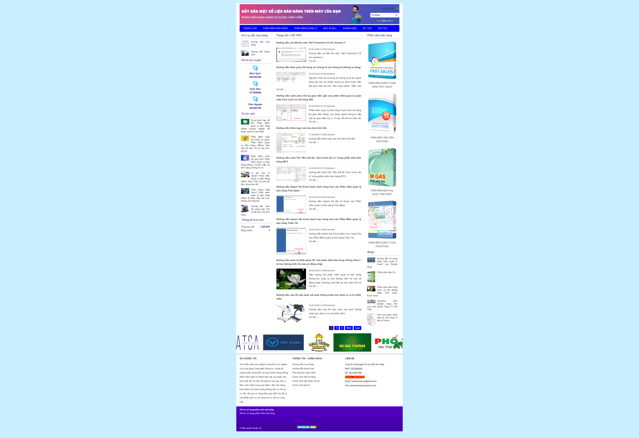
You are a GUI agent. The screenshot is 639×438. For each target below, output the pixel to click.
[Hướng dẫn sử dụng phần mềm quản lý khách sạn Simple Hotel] (371, 260)
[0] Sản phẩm (387, 8)
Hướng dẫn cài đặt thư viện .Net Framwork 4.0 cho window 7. (311, 42)
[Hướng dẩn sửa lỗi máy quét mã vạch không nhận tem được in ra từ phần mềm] (291, 313)
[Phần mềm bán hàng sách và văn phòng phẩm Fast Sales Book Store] (371, 289)
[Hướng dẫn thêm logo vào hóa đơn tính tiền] (291, 143)
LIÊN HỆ (247, 35)
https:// (265, 428)
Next (349, 328)
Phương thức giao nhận (304, 372)
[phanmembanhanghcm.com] (319, 14)
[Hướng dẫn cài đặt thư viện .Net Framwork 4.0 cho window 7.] (291, 55)
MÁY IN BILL (330, 28)
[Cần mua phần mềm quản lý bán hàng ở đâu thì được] (371, 320)
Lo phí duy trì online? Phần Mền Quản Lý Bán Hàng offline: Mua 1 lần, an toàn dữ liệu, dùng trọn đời (255, 179)
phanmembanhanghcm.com (282, 428)
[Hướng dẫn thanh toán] (245, 53)
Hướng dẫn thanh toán (303, 368)
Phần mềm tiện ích (386, 272)
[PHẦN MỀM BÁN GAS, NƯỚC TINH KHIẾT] (382, 187)
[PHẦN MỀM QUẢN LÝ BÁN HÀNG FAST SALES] (382, 79)
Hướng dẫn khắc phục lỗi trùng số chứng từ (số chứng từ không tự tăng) (318, 67)
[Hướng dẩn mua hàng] (245, 44)
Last (357, 328)
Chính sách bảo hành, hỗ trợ (306, 381)
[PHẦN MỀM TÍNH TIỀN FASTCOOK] (382, 134)
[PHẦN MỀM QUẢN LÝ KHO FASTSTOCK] (382, 239)
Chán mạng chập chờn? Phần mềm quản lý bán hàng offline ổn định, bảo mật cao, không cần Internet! (255, 195)
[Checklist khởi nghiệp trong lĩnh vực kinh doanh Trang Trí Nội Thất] (371, 302)
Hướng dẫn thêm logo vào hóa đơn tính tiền (301, 128)
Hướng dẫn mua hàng (303, 364)
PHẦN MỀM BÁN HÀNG (275, 28)
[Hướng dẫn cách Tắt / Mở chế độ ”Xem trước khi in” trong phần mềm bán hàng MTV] (291, 174)
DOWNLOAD (349, 28)
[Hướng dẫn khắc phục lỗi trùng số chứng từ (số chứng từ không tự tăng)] (291, 77)
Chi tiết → (314, 61)
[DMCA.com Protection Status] (306, 428)
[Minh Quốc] (255, 70)
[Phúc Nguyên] (255, 101)
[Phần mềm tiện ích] (371, 277)
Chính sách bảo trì (301, 385)
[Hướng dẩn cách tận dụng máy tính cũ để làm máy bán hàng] (245, 209)
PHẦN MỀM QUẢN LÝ (305, 28)
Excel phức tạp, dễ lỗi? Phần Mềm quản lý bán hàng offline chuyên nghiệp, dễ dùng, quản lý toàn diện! (255, 126)
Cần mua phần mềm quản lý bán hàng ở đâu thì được (387, 318)
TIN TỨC (382, 28)
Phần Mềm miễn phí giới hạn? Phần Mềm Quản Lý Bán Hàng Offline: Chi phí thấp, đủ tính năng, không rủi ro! (255, 162)
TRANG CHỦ (250, 28)
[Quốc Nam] (255, 85)
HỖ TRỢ (367, 28)
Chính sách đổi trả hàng (303, 377)
